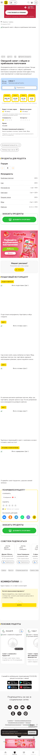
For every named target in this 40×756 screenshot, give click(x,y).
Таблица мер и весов (8, 150)
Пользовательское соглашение (16, 722)
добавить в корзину (21, 219)
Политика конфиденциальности (23, 720)
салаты (3, 570)
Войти (19, 605)
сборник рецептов (22, 570)
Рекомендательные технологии (13, 724)
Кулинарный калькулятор (9, 145)
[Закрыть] (37, 724)
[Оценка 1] (3, 505)
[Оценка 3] (9, 505)
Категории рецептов (28, 724)
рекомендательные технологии (11, 733)
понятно (32, 732)
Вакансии (28, 722)
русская (4, 125)
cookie (25, 733)
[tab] (5, 753)
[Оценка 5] (15, 505)
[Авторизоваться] (36, 2)
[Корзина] (32, 2)
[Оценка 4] (12, 505)
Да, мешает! (19, 270)
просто (10, 570)
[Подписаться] (21, 631)
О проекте (10, 720)
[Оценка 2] (6, 505)
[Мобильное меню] (2, 2)
